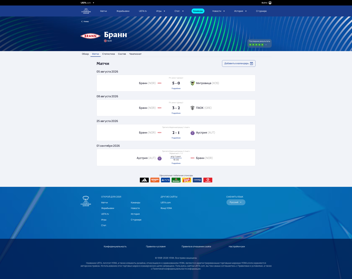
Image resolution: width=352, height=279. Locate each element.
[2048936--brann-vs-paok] (176, 107)
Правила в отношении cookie (196, 246)
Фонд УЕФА (166, 208)
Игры (103, 219)
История (135, 213)
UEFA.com (166, 202)
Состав (122, 54)
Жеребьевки (107, 208)
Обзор (85, 54)
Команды (135, 202)
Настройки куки (237, 246)
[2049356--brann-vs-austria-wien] (176, 132)
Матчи (95, 54)
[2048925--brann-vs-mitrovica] (176, 83)
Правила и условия (156, 246)
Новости (135, 208)
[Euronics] (197, 180)
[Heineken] (176, 180)
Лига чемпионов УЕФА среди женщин (86, 11)
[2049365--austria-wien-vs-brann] (176, 157)
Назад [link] (86, 21)
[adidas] (144, 180)
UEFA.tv (105, 213)
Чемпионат (135, 54)
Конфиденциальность (115, 246)
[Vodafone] (207, 180)
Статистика (108, 54)
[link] (103, 11)
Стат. (104, 225)
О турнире (136, 219)
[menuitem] (104, 11)
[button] (161, 11)
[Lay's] (186, 180)
